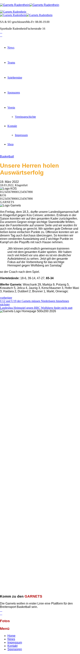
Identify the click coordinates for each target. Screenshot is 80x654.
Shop (10, 144)
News (10, 47)
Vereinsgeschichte (25, 116)
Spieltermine (14, 77)
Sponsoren (13, 92)
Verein (11, 107)
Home (11, 635)
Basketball (7, 156)
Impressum (21, 135)
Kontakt (12, 126)
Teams (11, 62)
